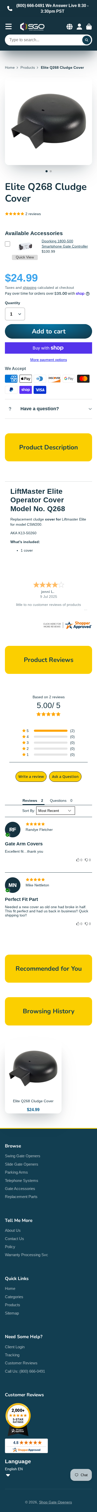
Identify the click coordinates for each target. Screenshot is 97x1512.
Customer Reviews (21, 1363)
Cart (89, 27)
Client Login (15, 1347)
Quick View (25, 257)
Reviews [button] (30, 800)
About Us (13, 1230)
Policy (10, 1246)
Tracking (12, 1355)
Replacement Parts (21, 1196)
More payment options (48, 360)
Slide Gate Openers (21, 1164)
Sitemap (12, 1313)
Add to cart (48, 331)
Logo (32, 26)
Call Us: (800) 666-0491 (25, 1371)
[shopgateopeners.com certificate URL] (67, 628)
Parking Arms (16, 1172)
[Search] (86, 40)
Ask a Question (65, 776)
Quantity (12, 303)
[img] (48, 824)
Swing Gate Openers (22, 1156)
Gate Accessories (20, 1188)
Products (27, 67)
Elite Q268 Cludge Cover (33, 1076)
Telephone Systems (21, 1180)
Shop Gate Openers (55, 1502)
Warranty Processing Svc (26, 1255)
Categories (14, 1297)
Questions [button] (58, 800)
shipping (29, 287)
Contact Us (14, 1238)
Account (79, 27)
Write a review (31, 776)
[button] (48, 730)
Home (10, 67)
